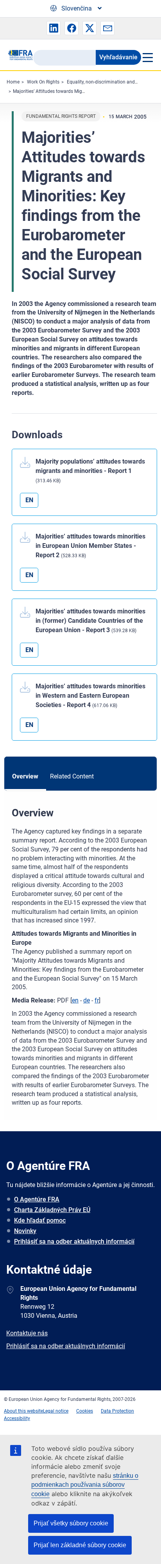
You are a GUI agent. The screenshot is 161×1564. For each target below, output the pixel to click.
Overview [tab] (25, 776)
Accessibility (17, 1418)
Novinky (25, 1231)
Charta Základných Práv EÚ (52, 1210)
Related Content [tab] (72, 776)
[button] (54, 28)
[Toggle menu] (147, 57)
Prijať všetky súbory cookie (71, 1523)
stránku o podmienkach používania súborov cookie (84, 1485)
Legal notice (55, 1411)
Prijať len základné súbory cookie (80, 1545)
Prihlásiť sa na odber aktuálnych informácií (74, 1241)
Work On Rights (43, 82)
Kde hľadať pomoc (40, 1220)
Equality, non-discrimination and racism (108, 82)
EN (29, 500)
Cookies (84, 1411)
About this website (23, 1411)
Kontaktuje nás (27, 1333)
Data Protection (117, 1411)
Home (13, 82)
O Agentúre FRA (36, 1199)
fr (97, 1000)
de (86, 1000)
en (75, 1000)
